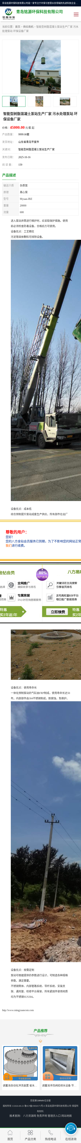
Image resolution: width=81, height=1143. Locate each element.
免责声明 (42, 1115)
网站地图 (66, 1115)
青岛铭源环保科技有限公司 (58, 1106)
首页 (17, 26)
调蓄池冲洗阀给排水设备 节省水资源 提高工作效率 (32, 1085)
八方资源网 (29, 1115)
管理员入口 (54, 1115)
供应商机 (28, 26)
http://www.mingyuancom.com (18, 1010)
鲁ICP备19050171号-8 (34, 1106)
